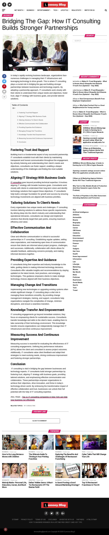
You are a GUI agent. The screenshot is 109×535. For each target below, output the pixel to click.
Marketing (76, 267)
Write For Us (90, 10)
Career (75, 228)
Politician (76, 277)
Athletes (76, 215)
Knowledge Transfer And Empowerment (32, 134)
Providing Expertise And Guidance (30, 127)
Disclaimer (52, 519)
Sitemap (15, 519)
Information (77, 259)
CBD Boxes (77, 230)
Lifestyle (64, 10)
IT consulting (16, 182)
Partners (80, 519)
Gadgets (76, 249)
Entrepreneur (78, 241)
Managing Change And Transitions (30, 131)
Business (30, 10)
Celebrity (76, 233)
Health (75, 254)
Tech (55, 10)
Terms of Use (40, 519)
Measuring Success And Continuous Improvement (35, 138)
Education (76, 236)
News (75, 275)
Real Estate (76, 10)
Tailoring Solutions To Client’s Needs (31, 120)
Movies (75, 269)
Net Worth (18, 10)
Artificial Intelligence (81, 212)
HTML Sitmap (92, 519)
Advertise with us (66, 519)
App (74, 210)
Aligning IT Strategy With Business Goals (32, 116)
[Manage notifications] (5, 529)
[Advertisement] (90, 58)
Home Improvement (80, 256)
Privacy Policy (27, 519)
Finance (76, 243)
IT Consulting (30, 406)
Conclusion (22, 142)
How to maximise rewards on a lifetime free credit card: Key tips (55, 522)
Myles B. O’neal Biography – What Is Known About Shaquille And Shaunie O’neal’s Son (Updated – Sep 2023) (90, 83)
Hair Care (76, 251)
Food (75, 246)
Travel (75, 290)
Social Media (77, 282)
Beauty (75, 220)
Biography (76, 223)
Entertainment (43, 10)
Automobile (77, 217)
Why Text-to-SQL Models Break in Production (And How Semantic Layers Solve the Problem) (90, 188)
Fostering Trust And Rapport (28, 112)
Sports (75, 285)
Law (74, 262)
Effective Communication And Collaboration (33, 123)
